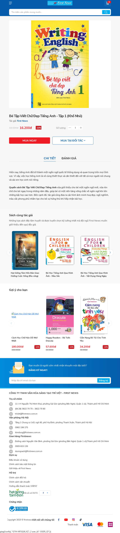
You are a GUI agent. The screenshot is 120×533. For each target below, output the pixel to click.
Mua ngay (30, 140)
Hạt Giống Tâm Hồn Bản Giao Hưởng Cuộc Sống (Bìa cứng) (25, 274)
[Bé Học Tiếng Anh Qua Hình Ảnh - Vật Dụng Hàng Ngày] (95, 250)
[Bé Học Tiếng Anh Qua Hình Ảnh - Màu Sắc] (60, 250)
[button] (110, 252)
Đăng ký (103, 380)
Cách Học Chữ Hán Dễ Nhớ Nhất (24, 339)
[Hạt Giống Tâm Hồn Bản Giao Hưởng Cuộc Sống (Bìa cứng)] (25, 250)
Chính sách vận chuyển (19, 481)
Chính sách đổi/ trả (17, 477)
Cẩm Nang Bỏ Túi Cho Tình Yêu (93, 339)
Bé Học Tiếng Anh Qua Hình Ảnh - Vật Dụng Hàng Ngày (94, 274)
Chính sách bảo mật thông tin (22, 464)
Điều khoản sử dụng (18, 459)
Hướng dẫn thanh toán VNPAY (23, 486)
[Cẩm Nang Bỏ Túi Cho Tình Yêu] (94, 315)
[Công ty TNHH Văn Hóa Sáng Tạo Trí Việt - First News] (60, 3)
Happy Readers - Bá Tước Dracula (58, 339)
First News (22, 120)
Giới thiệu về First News (20, 468)
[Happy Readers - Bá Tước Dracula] (60, 315)
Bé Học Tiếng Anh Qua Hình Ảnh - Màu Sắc (59, 274)
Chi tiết (50, 158)
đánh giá (69, 158)
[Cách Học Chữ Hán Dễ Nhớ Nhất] (26, 315)
